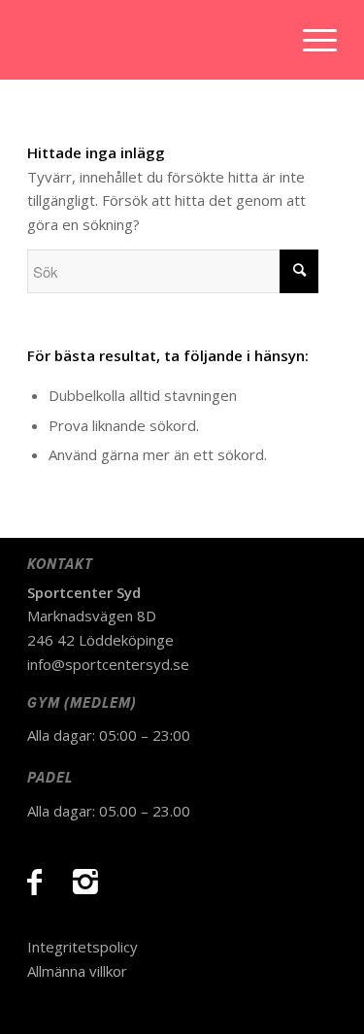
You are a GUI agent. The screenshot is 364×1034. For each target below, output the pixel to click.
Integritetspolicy (82, 946)
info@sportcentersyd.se (108, 664)
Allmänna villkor (77, 971)
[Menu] (310, 40)
